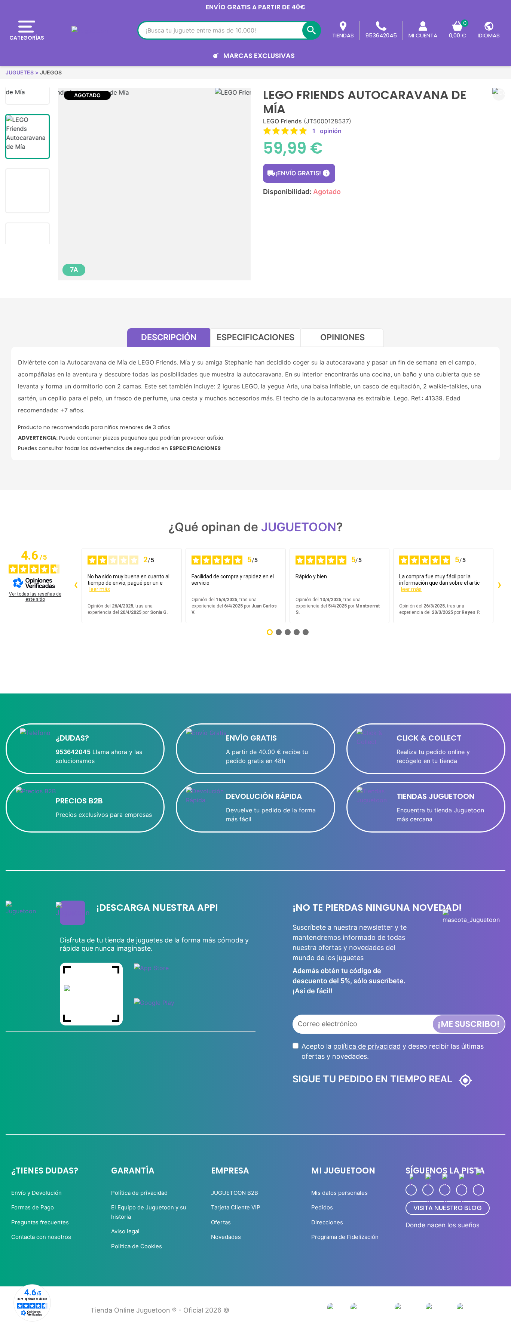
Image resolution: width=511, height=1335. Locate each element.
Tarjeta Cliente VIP (235, 1207)
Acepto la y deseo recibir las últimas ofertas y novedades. (393, 1051)
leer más (99, 589)
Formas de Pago (32, 1207)
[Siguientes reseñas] (499, 586)
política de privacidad (367, 1046)
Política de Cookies (136, 1246)
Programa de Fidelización (345, 1236)
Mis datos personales (339, 1192)
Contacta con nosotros (41, 1236)
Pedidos (322, 1207)
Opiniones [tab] (342, 337)
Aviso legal (125, 1231)
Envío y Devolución (36, 1192)
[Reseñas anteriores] (75, 586)
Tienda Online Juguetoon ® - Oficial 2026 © (160, 1310)
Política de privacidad (139, 1192)
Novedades (226, 1236)
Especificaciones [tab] (255, 337)
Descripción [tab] (168, 337)
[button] (498, 94)
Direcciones (327, 1222)
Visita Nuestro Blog (447, 1207)
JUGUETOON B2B (234, 1192)
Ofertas (221, 1222)
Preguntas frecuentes (40, 1222)
